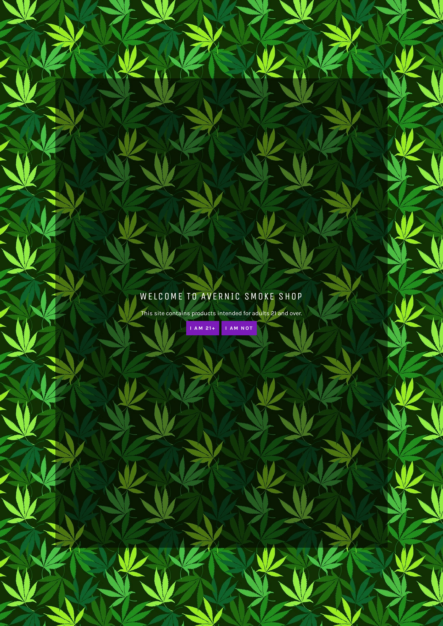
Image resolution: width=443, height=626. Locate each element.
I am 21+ (203, 328)
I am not (239, 328)
